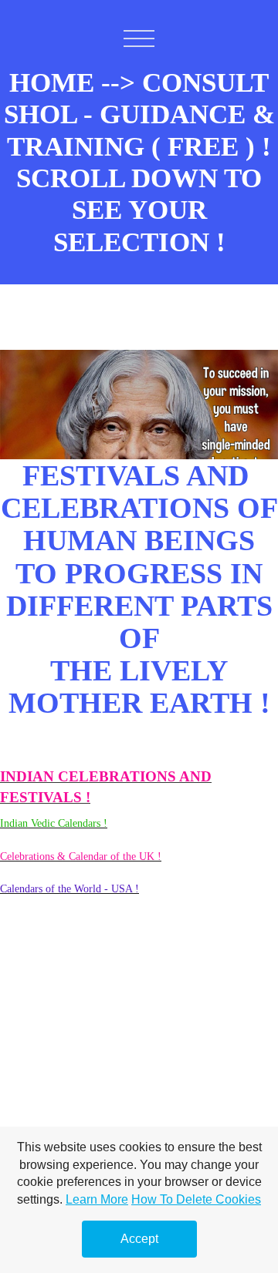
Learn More (97, 1199)
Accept (139, 1238)
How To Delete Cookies (196, 1199)
